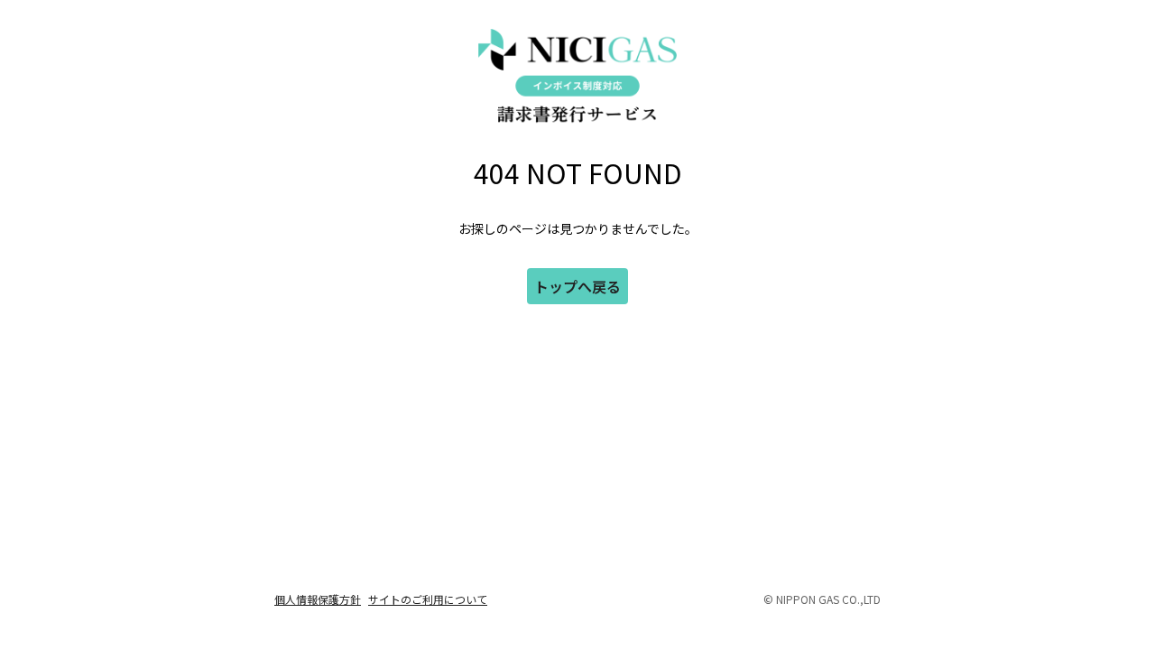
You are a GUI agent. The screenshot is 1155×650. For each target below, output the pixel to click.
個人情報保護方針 (317, 599)
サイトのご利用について (427, 599)
